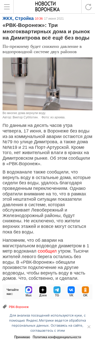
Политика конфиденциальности (57, 337)
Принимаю (22, 337)
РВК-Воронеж (19, 307)
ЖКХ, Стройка (18, 18)
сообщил (47, 251)
